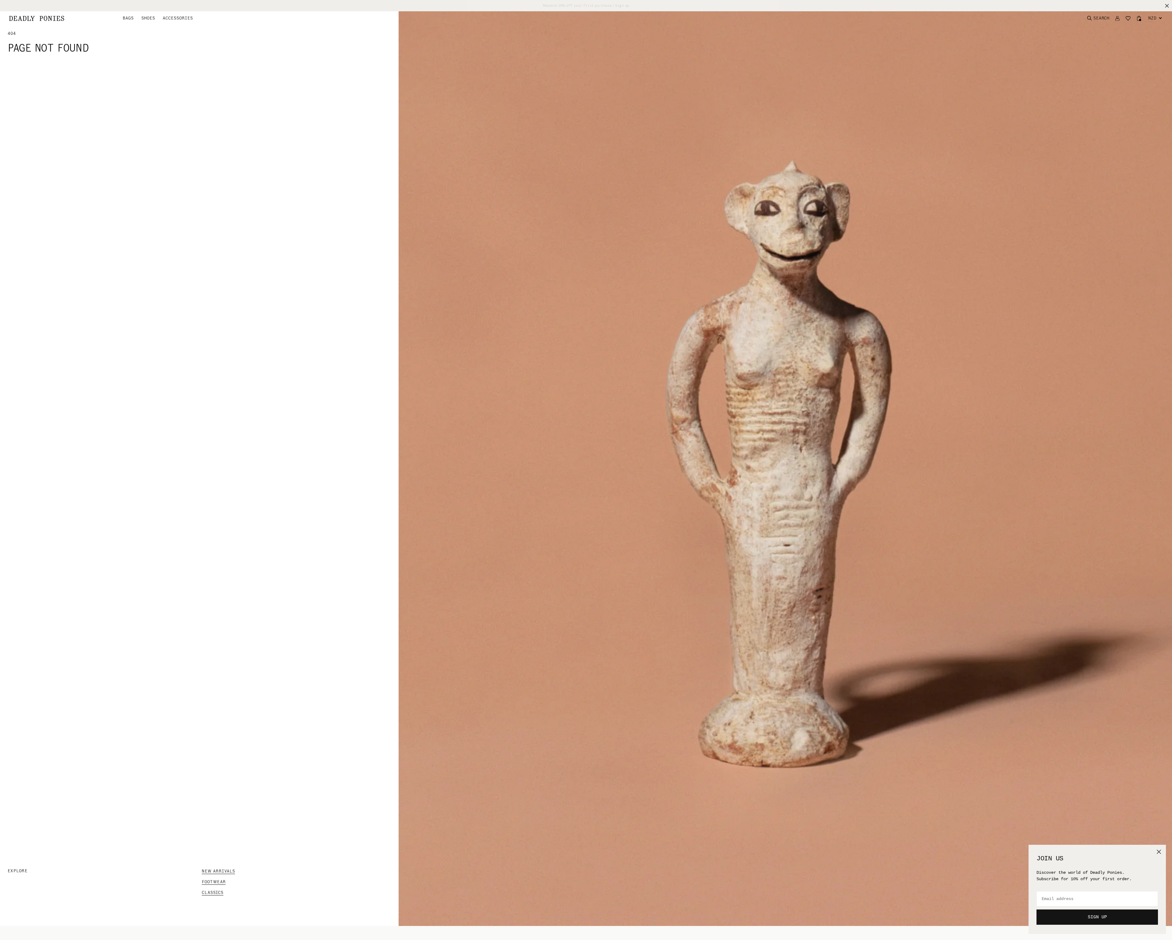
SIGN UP (1097, 917)
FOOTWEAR (214, 881)
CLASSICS (212, 892)
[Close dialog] (1158, 851)
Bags (128, 18)
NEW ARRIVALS (218, 871)
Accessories (178, 18)
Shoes (148, 18)
